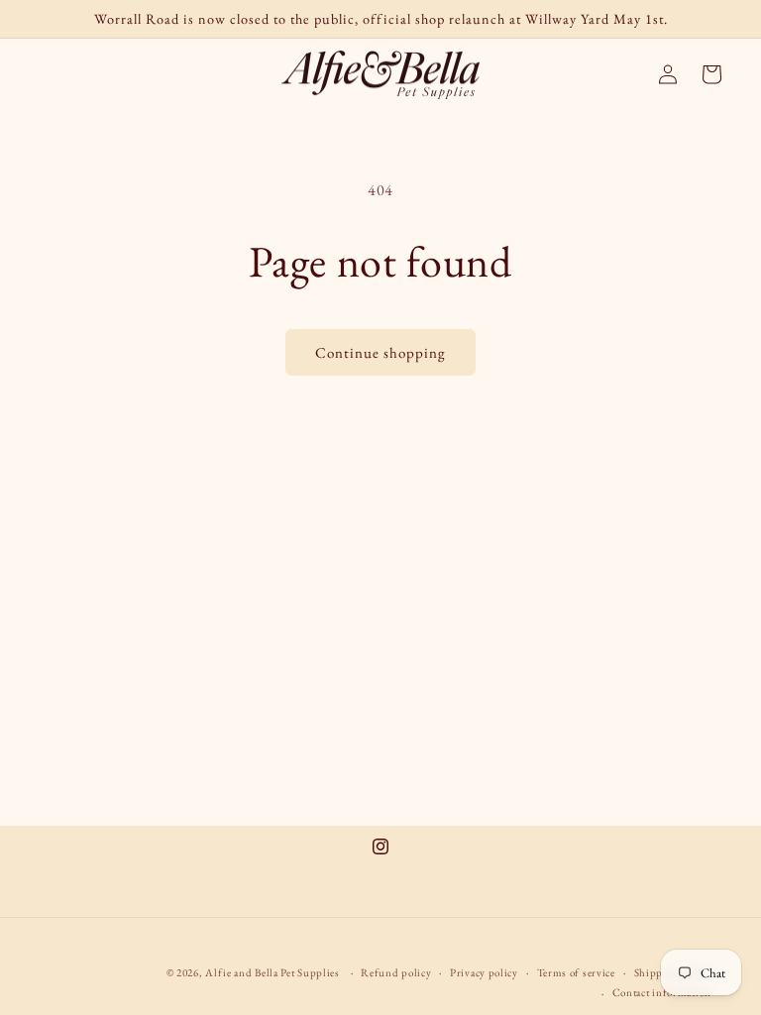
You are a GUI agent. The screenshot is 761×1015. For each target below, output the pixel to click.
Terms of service (576, 972)
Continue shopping (380, 352)
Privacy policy (484, 972)
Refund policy (396, 972)
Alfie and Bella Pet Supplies (272, 972)
